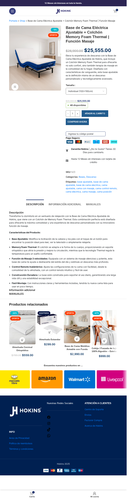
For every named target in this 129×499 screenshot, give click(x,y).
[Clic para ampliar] (15, 86)
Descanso (91, 176)
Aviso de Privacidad (19, 438)
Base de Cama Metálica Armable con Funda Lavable (77, 349)
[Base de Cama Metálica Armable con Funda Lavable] (77, 326)
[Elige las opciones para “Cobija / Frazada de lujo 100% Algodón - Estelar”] (104, 341)
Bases (82, 176)
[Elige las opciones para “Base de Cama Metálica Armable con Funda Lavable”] (77, 339)
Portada (13, 20)
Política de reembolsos (20, 443)
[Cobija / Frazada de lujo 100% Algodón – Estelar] (104, 327)
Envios (88, 414)
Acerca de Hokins (94, 425)
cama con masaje (85, 188)
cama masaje (89, 191)
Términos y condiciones (21, 448)
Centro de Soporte (94, 409)
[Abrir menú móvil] (12, 11)
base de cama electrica (88, 185)
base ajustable (84, 181)
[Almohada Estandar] (49, 323)
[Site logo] (63, 10)
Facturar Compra (93, 420)
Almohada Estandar (49, 339)
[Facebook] (49, 417)
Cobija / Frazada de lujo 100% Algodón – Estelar (104, 350)
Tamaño (70, 85)
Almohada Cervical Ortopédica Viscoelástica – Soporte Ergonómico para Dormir (22, 350)
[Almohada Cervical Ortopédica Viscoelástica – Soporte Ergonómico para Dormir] (22, 327)
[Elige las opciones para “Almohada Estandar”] (49, 332)
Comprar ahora (77, 121)
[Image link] (25, 411)
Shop (22, 20)
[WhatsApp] (49, 435)
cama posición (104, 191)
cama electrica (73, 191)
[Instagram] (49, 423)
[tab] (35, 204)
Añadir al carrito (95, 113)
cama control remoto (106, 188)
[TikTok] (49, 429)
